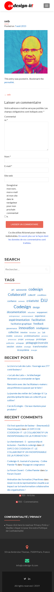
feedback (38, 323)
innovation (26, 328)
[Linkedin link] (29, 578)
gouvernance (11, 328)
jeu (39, 332)
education (31, 312)
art (12, 289)
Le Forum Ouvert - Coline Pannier (23, 470)
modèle (9, 336)
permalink (9, 82)
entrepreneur (14, 316)
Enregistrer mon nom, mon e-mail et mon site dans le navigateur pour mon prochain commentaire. (13, 201)
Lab (43, 332)
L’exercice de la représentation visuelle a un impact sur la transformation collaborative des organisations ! (28, 486)
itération (32, 332)
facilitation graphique (21, 323)
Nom (7, 156)
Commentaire (10, 118)
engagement (42, 312)
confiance (11, 301)
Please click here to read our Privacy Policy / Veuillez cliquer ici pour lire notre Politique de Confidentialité (27, 528)
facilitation (38, 319)
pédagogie (20, 343)
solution (19, 347)
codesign (36, 289)
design (36, 307)
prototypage (29, 339)
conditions (41, 295)
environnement (27, 316)
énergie (34, 350)
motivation (18, 336)
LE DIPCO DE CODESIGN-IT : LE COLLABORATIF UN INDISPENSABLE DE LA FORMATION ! (27, 432)
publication (10, 343)
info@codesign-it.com (27, 565)
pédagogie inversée (37, 342)
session (10, 346)
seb (7, 94)
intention (24, 332)
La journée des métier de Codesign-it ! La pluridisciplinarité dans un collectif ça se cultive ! (27, 397)
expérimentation (19, 319)
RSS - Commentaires (28, 501)
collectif (31, 295)
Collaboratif (17, 294)
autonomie (21, 289)
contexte (21, 301)
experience (40, 316)
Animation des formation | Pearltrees (25, 479)
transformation (40, 346)
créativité (32, 300)
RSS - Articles (28, 495)
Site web (8, 175)
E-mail (8, 166)
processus (12, 339)
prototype (41, 339)
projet (20, 339)
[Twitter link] (25, 578)
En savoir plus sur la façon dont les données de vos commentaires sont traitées (28, 239)
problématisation (32, 336)
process (45, 336)
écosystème (23, 349)
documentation (16, 312)
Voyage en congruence (33, 464)
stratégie (27, 347)
